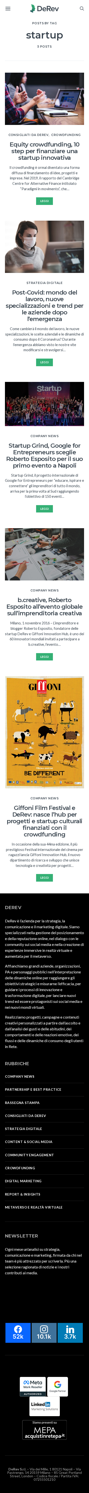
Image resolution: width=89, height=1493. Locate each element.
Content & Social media (29, 1142)
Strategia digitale (44, 283)
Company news (44, 436)
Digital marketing (23, 1181)
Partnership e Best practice (33, 1089)
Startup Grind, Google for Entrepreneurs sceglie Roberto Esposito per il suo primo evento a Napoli (44, 455)
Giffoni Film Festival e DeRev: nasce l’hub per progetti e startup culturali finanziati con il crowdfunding (44, 821)
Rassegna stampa (22, 1103)
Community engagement (29, 1155)
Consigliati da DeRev (28, 135)
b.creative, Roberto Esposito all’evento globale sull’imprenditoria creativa (44, 606)
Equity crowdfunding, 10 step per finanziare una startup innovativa (44, 151)
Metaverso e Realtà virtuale (34, 1207)
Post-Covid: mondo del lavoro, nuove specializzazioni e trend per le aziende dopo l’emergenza (44, 306)
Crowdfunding (66, 135)
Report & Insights (22, 1194)
